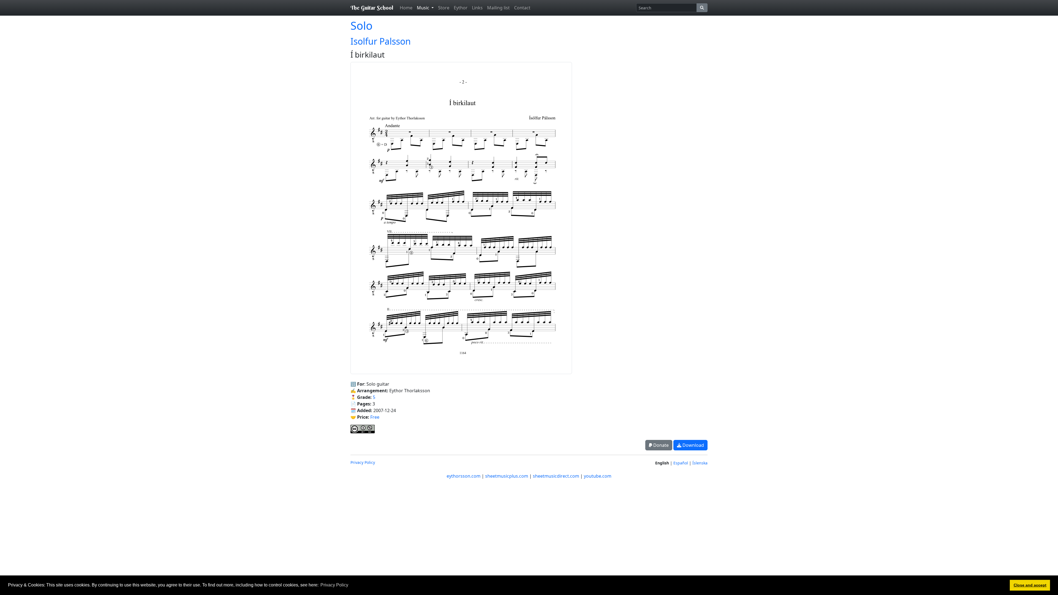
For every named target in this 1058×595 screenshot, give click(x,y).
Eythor (461, 8)
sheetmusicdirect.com (556, 476)
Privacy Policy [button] (334, 585)
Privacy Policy (362, 462)
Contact (522, 8)
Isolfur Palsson (380, 41)
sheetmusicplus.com (506, 476)
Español (680, 463)
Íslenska (700, 463)
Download (692, 445)
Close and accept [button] (1030, 585)
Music (423, 8)
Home (406, 8)
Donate (660, 445)
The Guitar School (371, 7)
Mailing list (498, 8)
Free (374, 417)
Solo (361, 25)
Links (477, 8)
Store (443, 8)
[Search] (702, 7)
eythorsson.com (464, 476)
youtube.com (597, 476)
